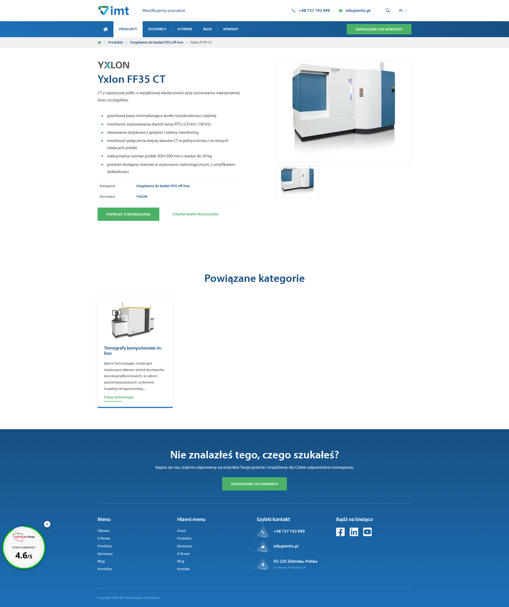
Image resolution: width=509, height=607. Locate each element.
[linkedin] (354, 534)
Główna (103, 530)
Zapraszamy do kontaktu (379, 29)
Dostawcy (157, 29)
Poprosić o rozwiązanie (128, 214)
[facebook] (340, 534)
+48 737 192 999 (289, 531)
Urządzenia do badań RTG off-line (156, 42)
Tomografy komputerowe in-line (133, 351)
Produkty (128, 29)
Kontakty (105, 569)
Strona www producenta (195, 214)
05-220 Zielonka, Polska (295, 561)
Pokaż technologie (119, 397)
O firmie (185, 29)
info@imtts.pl (286, 546)
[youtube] (367, 534)
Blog (207, 29)
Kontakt (230, 29)
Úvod (181, 530)
